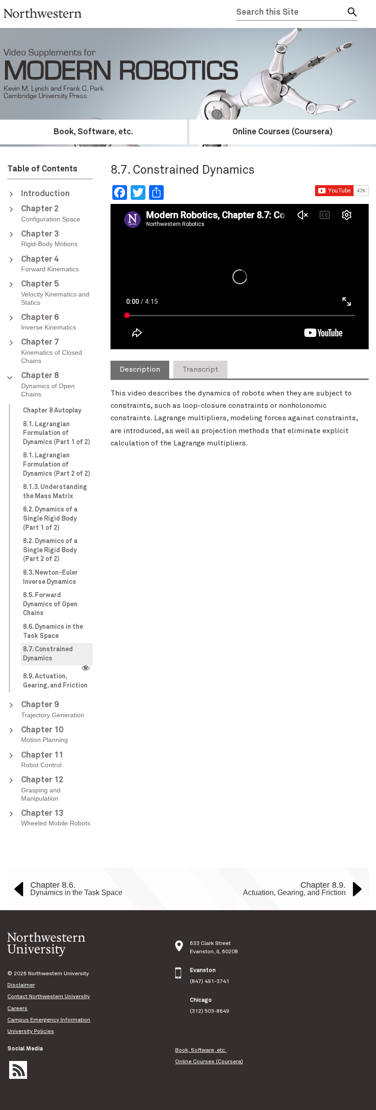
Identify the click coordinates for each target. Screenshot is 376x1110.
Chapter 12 (42, 789)
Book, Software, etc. (93, 132)
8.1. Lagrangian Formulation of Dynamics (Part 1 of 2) (56, 433)
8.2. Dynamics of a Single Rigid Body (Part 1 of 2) (50, 518)
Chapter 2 (50, 213)
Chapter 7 (51, 351)
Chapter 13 (55, 818)
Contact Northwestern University (48, 997)
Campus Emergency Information (48, 1020)
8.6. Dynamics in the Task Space (53, 631)
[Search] (350, 13)
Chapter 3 (49, 238)
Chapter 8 (48, 385)
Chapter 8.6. (76, 888)
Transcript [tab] (200, 369)
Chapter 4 (50, 264)
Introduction (45, 194)
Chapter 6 (48, 322)
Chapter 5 (55, 293)
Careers (17, 1008)
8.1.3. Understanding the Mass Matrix (55, 492)
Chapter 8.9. (294, 888)
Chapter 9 (52, 709)
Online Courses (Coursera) (209, 1062)
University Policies (30, 1031)
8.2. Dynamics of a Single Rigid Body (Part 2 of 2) (50, 550)
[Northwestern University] (43, 24)
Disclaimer (21, 985)
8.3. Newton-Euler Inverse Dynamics (50, 577)
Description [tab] (140, 369)
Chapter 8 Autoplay (52, 410)
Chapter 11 (42, 760)
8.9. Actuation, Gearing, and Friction (55, 681)
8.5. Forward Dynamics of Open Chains (50, 604)
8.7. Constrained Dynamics (48, 654)
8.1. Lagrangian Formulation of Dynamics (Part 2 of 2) (56, 464)
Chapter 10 (44, 734)
